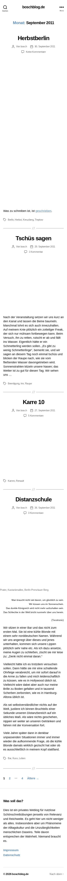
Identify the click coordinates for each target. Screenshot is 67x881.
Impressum (11, 850)
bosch (24, 46)
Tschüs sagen (33, 238)
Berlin (10, 219)
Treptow (39, 219)
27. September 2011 (45, 410)
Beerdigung (13, 383)
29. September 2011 (45, 246)
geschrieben (43, 211)
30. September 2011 (45, 46)
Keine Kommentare (36, 51)
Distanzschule (33, 499)
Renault (20, 480)
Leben (22, 758)
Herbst (18, 219)
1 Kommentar (36, 251)
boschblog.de (33, 7)
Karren (11, 480)
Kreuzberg (28, 219)
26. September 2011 (45, 507)
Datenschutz (11, 855)
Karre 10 (33, 402)
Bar (9, 758)
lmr (22, 383)
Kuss (15, 758)
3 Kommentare (35, 512)
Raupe (28, 383)
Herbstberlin (33, 38)
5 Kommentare (35, 415)
